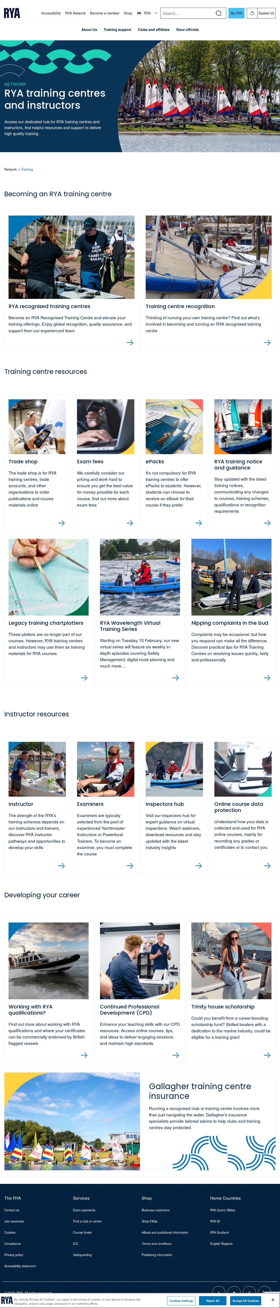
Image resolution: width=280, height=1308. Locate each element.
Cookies (10, 1232)
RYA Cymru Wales (222, 1210)
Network (10, 169)
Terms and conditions (157, 1243)
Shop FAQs (150, 1221)
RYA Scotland (219, 1232)
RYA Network (75, 13)
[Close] (273, 1300)
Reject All (212, 1301)
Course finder (82, 1232)
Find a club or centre (87, 1221)
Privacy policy (13, 1255)
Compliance (12, 1243)
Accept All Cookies (246, 1301)
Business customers (156, 1210)
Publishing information (157, 1255)
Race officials (187, 30)
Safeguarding (82, 1255)
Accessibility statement (20, 1266)
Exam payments (84, 1210)
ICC (75, 1243)
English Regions (221, 1243)
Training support (117, 30)
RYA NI (215, 1221)
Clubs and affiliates (154, 30)
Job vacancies (14, 1221)
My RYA (236, 13)
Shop (128, 13)
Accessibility (51, 13)
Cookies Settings (181, 1301)
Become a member (104, 13)
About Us (89, 30)
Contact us (11, 1210)
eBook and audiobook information (165, 1232)
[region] (140, 1300)
